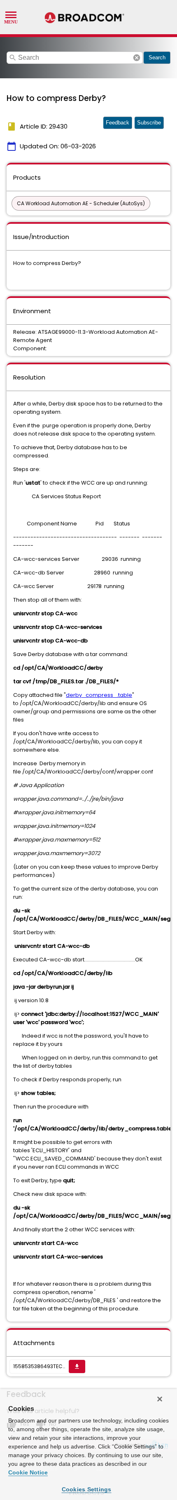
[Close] (159, 1399)
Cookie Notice (28, 1472)
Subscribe (149, 123)
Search (157, 57)
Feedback (117, 123)
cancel (137, 58)
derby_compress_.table (99, 695)
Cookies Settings (87, 1489)
